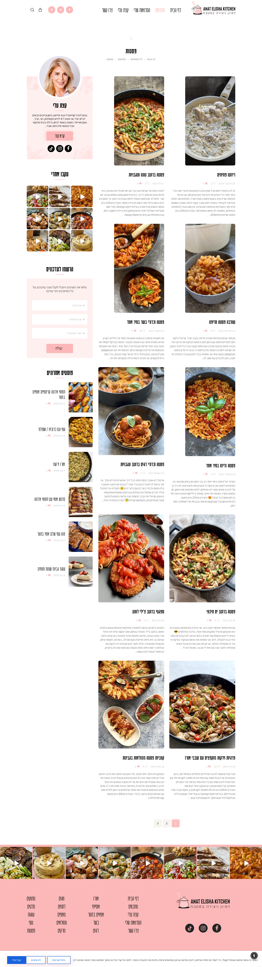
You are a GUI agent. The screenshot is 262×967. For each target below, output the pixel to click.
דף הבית (151, 59)
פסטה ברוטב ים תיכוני (221, 611)
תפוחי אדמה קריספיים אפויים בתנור (49, 394)
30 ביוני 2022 (228, 620)
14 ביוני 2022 (157, 620)
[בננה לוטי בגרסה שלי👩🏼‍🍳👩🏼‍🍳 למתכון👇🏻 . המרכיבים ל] (60, 196)
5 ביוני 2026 (59, 540)
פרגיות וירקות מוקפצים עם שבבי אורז (210, 758)
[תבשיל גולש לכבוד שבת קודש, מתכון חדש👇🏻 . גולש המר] (82, 218)
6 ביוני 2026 (59, 505)
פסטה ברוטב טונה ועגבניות (146, 174)
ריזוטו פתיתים (226, 174)
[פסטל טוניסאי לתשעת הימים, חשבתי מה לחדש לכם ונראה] (37, 241)
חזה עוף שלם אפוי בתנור (51, 534)
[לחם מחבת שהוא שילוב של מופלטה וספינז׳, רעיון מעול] (82, 241)
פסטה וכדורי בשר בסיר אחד (145, 322)
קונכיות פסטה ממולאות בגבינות (143, 758)
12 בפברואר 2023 (226, 330)
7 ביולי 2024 (158, 183)
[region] (131, 959)
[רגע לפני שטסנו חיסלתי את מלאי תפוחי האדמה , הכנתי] (82, 196)
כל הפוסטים (136, 59)
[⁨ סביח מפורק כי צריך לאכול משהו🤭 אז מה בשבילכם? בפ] (60, 241)
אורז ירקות (59, 464)
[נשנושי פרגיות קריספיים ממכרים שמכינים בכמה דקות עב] (37, 218)
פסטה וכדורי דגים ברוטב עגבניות (142, 464)
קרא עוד (60, 136)
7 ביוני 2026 (59, 470)
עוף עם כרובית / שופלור (51, 429)
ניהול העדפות (58, 960)
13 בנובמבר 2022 (226, 474)
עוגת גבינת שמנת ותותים (51, 568)
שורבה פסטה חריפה (222, 322)
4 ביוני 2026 (59, 575)
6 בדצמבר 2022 (156, 330)
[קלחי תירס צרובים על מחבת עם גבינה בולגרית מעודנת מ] (60, 218)
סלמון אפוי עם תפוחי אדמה (49, 499)
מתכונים (122, 59)
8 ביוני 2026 (59, 435)
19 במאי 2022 (157, 766)
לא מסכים (36, 960)
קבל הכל (16, 960)
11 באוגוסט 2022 (156, 473)
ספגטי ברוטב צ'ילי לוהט (148, 611)
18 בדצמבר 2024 (226, 183)
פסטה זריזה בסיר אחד (220, 465)
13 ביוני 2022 (228, 766)
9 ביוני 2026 (59, 403)
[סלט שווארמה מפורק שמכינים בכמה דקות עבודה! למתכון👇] (37, 196)
